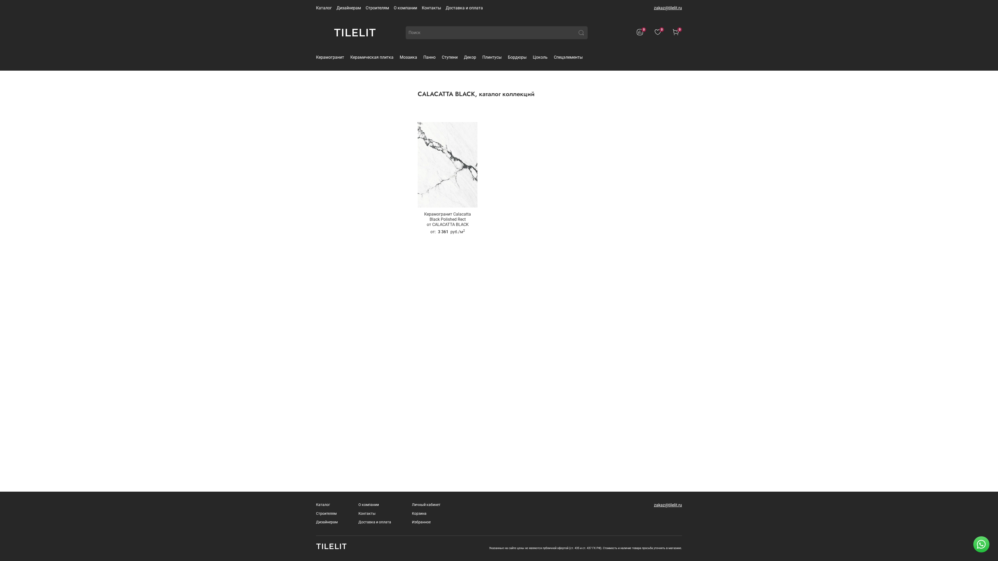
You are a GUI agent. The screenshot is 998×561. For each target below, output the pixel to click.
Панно (429, 57)
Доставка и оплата (464, 7)
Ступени (450, 57)
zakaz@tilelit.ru (668, 7)
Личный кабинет (426, 505)
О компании (405, 7)
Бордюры (517, 57)
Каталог (324, 7)
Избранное (421, 522)
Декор (470, 57)
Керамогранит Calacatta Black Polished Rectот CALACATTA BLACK (447, 219)
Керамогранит (330, 57)
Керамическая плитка (371, 57)
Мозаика (408, 57)
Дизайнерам (349, 7)
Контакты (431, 7)
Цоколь (540, 57)
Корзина (419, 513)
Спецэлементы (568, 57)
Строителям (377, 7)
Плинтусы (492, 57)
